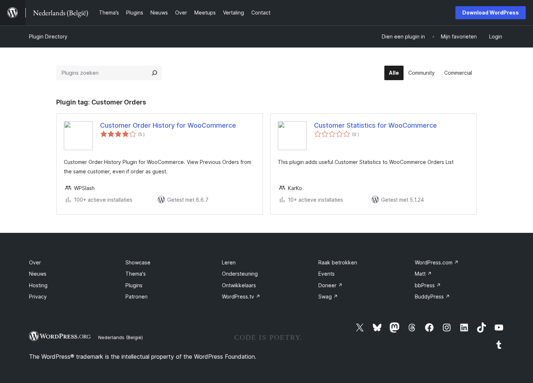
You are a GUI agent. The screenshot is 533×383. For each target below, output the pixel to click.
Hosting (38, 285)
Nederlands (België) (120, 337)
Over (35, 262)
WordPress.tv (241, 296)
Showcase (137, 262)
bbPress (428, 285)
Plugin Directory (48, 36)
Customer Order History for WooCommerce (168, 125)
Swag (328, 296)
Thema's (135, 274)
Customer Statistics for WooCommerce (375, 125)
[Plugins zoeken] (154, 73)
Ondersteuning (240, 274)
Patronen (136, 296)
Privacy (38, 296)
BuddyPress (432, 296)
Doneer (330, 285)
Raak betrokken (337, 262)
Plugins (133, 285)
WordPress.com (437, 262)
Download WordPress (490, 12)
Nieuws (37, 274)
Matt (423, 274)
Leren (229, 262)
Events (326, 274)
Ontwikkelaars (239, 285)
